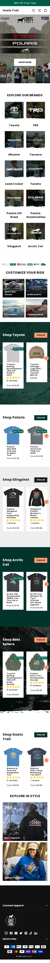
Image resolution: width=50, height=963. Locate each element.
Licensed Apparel (13, 905)
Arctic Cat (35, 246)
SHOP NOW (25, 62)
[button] (13, 377)
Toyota (14, 125)
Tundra (35, 184)
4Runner (14, 154)
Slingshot (14, 246)
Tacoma (35, 154)
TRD (35, 125)
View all (41, 335)
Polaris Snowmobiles (36, 215)
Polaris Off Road (14, 215)
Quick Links (10, 939)
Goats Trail (11, 10)
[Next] (46, 358)
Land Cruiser (14, 184)
